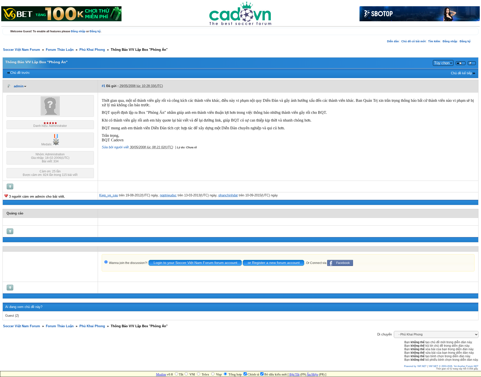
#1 (103, 86)
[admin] (50, 114)
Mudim (161, 374)
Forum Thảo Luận (60, 50)
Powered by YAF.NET (415, 366)
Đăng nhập (78, 31)
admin (19, 86)
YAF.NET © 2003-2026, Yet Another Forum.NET (453, 366)
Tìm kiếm (434, 41)
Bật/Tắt (294, 374)
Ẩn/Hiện (312, 374)
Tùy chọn (441, 63)
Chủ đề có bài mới (413, 41)
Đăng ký (95, 31)
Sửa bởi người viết (115, 147)
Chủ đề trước (20, 73)
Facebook (343, 263)
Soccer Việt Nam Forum (21, 50)
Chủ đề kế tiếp (461, 73)
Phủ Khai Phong (92, 50)
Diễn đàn (393, 41)
